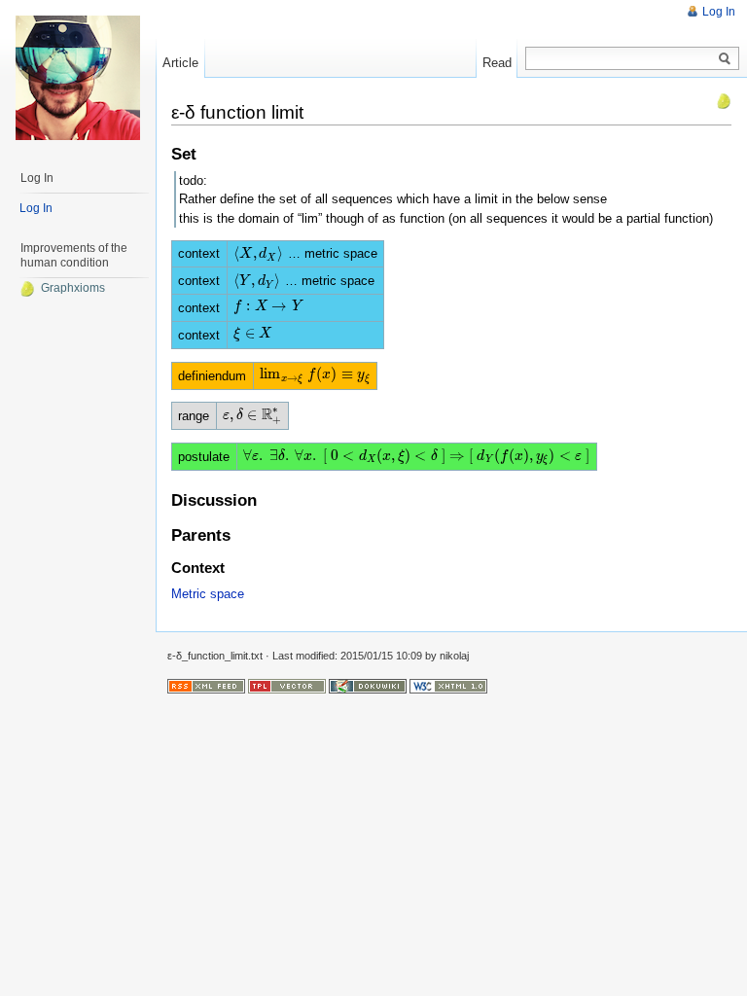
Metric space (207, 594)
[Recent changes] (206, 686)
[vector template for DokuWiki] (287, 686)
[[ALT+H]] (78, 78)
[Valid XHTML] (448, 686)
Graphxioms (73, 288)
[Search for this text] (724, 59)
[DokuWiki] (368, 686)
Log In (718, 11)
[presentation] (258, 253)
